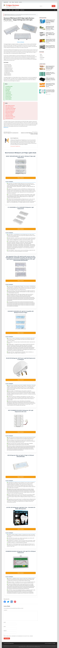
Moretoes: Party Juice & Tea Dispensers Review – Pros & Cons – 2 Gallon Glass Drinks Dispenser (50, 40)
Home (10, 2)
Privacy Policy (16, 2)
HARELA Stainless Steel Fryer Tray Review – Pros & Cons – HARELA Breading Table (50, 34)
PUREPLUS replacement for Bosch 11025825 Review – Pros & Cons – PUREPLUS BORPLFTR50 (50, 21)
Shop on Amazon (21, 177)
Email (5, 626)
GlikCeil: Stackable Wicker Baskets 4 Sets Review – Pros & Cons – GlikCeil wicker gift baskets (50, 67)
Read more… (6, 127)
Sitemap (13, 2)
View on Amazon (20, 42)
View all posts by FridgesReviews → (15, 146)
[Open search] (55, 10)
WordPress (50, 643)
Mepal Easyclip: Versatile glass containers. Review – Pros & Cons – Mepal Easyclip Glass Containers (50, 28)
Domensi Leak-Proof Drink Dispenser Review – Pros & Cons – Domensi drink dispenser (50, 85)
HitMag (54, 643)
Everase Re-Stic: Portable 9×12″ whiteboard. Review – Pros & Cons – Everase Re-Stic (50, 91)
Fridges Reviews (12, 5)
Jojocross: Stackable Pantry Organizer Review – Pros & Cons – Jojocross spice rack (50, 46)
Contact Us (20, 2)
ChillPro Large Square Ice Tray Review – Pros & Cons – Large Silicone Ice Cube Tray (50, 79)
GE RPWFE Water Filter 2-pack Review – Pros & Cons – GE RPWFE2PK (50, 73)
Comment (6, 610)
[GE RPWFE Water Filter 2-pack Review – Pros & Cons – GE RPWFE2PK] (42, 72)
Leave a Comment (10, 21)
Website (5, 630)
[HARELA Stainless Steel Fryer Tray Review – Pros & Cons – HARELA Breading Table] (42, 32)
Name (5, 622)
